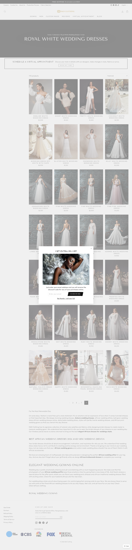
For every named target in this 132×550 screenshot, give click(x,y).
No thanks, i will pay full (66, 298)
